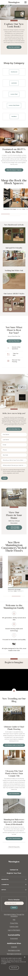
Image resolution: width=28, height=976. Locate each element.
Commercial (5, 884)
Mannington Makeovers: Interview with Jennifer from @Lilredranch (14, 822)
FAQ (14, 919)
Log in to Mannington (14, 930)
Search (14, 907)
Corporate (14, 947)
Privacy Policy (14, 923)
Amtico (3, 889)
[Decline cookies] (25, 956)
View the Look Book (14, 47)
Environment (14, 938)
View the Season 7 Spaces (14, 170)
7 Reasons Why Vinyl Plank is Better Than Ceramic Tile (14, 773)
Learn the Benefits (14, 793)
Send (4, 478)
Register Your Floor (14, 873)
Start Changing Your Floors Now (14, 527)
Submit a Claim (14, 926)
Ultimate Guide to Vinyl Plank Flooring (14, 727)
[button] (25, 2)
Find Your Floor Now (14, 341)
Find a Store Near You (14, 429)
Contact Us (14, 870)
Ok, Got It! (14, 967)
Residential (5, 879)
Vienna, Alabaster (17, 591)
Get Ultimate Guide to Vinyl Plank (14, 745)
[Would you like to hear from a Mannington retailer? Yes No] (14, 460)
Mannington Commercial (14, 954)
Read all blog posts (14, 847)
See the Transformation (14, 838)
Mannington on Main (14, 950)
